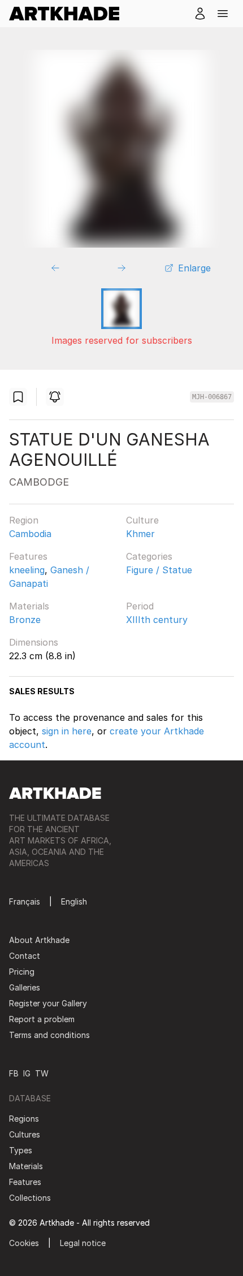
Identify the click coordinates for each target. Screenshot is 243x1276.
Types (20, 1150)
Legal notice (83, 1243)
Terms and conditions (49, 1035)
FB (14, 1073)
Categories (149, 556)
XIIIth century (157, 619)
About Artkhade (39, 940)
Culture (142, 520)
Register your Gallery (48, 1003)
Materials (29, 606)
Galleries (24, 987)
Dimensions (33, 642)
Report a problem (42, 1019)
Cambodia (30, 533)
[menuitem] (68, 13)
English (74, 901)
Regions (24, 1118)
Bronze (25, 619)
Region (23, 520)
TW (42, 1073)
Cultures (24, 1134)
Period (140, 606)
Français (24, 901)
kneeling (27, 570)
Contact (24, 956)
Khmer (140, 533)
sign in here (67, 731)
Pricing (21, 971)
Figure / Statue (159, 570)
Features (28, 556)
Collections (30, 1198)
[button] (222, 14)
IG (27, 1073)
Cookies (24, 1243)
